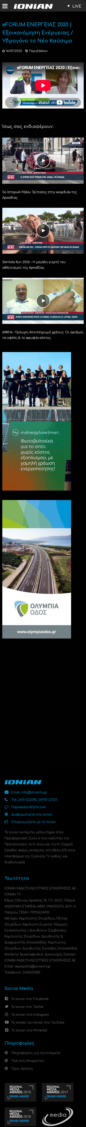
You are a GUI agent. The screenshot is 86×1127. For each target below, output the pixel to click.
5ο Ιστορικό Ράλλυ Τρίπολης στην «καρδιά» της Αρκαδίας (39, 194)
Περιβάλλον (38, 51)
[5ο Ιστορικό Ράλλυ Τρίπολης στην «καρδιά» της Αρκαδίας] (43, 160)
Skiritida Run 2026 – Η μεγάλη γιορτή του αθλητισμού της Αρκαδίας (34, 264)
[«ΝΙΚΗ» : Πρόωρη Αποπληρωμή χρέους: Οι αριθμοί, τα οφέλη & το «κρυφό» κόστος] (43, 300)
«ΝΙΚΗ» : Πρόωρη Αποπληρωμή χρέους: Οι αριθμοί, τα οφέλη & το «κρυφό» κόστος (43, 335)
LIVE (76, 6)
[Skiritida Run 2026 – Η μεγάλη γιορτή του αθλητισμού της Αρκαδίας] (43, 230)
